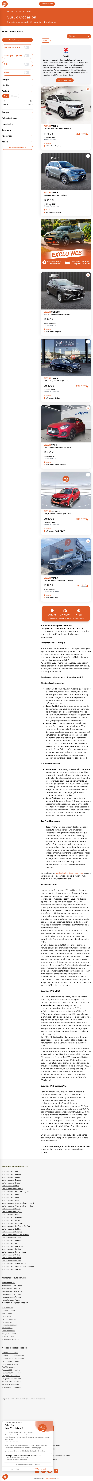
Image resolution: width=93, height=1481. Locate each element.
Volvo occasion (8, 1336)
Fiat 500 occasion (9, 1367)
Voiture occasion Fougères (12, 1217)
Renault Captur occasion (11, 1381)
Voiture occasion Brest (10, 1197)
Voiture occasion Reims (11, 1255)
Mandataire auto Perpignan (12, 1291)
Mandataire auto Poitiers (11, 1294)
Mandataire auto (8, 1283)
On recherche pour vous (17, 147)
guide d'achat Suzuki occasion (69, 873)
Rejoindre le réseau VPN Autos (58, 1455)
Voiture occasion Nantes (11, 1238)
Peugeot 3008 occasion (11, 1373)
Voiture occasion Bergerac (12, 1183)
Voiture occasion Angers (11, 1174)
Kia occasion (7, 1322)
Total (5, 96)
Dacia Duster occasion (10, 1361)
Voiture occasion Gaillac (11, 1220)
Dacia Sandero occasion (11, 1364)
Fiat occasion (7, 1313)
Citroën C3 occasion (10, 1353)
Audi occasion (7, 1308)
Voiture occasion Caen (10, 1200)
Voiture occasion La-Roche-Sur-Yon (16, 1226)
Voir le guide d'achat (65, 80)
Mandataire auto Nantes (11, 1288)
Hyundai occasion (9, 1319)
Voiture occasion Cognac (12, 1212)
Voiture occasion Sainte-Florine (14, 1263)
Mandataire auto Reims (11, 1300)
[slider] (4, 101)
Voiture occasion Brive (10, 1194)
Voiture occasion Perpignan (12, 1246)
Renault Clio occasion (10, 1384)
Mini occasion (7, 1328)
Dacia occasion (8, 1316)
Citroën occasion (8, 1310)
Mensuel (14, 96)
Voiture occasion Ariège (11, 1177)
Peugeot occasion (9, 1333)
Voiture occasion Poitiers (11, 1249)
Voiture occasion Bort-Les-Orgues (15, 1191)
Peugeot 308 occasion (11, 1370)
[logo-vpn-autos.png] (5, 4)
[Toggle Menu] (88, 3)
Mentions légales (50, 1478)
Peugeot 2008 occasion (11, 1379)
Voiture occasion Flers (10, 1214)
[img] (87, 134)
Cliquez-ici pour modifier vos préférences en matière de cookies (24, 1399)
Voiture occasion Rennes (11, 1258)
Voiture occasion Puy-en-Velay (14, 1252)
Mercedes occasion (9, 1325)
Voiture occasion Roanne (11, 1261)
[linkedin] (56, 1471)
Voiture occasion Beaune (11, 1180)
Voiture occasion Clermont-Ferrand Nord (18, 1203)
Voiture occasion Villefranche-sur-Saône (18, 1266)
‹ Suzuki (27, 11)
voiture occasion (15, 11)
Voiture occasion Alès (10, 1171)
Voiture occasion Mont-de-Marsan (15, 1235)
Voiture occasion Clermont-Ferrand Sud (17, 1206)
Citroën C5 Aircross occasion (13, 1358)
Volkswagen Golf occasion (12, 1387)
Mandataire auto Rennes (11, 1297)
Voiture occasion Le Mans (11, 1229)
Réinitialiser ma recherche (17, 40)
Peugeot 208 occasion (11, 1376)
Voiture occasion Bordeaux (12, 1189)
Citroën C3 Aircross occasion (13, 1355)
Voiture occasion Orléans (11, 1240)
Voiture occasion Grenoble (12, 1223)
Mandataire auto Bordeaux (12, 1285)
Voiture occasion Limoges (12, 1232)
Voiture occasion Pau (10, 1243)
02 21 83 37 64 (48, 4)
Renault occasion (8, 1331)
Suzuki (45, 40)
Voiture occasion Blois (10, 1186)
